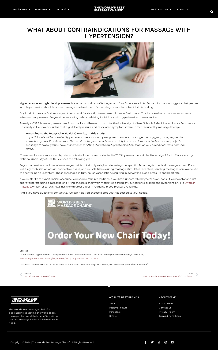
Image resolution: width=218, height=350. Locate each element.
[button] (211, 11)
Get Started (20, 9)
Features (61, 9)
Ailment (181, 9)
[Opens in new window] (145, 342)
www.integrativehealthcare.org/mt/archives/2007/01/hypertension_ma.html (59, 258)
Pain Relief (41, 9)
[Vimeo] (172, 342)
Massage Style (159, 9)
